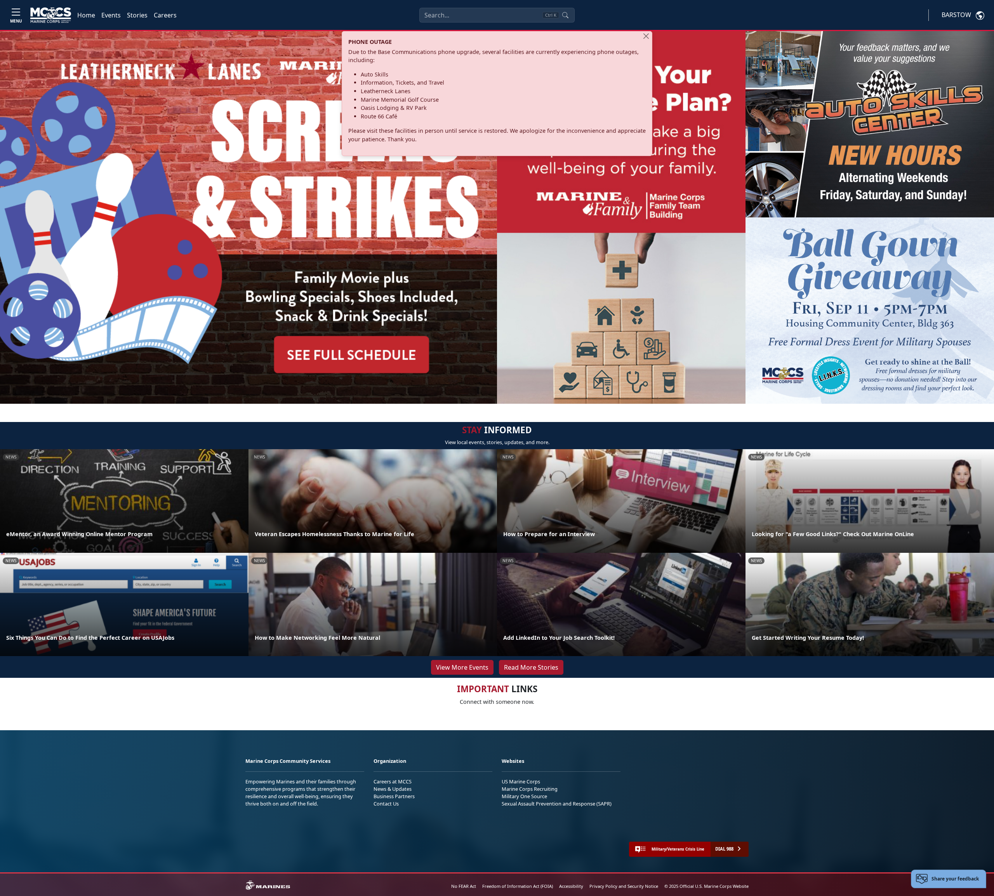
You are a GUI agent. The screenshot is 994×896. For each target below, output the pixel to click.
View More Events (462, 667)
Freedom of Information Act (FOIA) (517, 886)
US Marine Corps (521, 781)
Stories (137, 15)
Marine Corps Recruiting (530, 788)
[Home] (50, 15)
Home (86, 15)
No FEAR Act (463, 886)
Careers (165, 15)
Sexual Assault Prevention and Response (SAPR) (557, 803)
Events (111, 15)
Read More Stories (531, 667)
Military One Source (524, 796)
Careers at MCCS (393, 781)
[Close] (646, 36)
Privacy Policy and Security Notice (623, 886)
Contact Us (386, 803)
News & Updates (393, 788)
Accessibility (571, 886)
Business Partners (394, 796)
